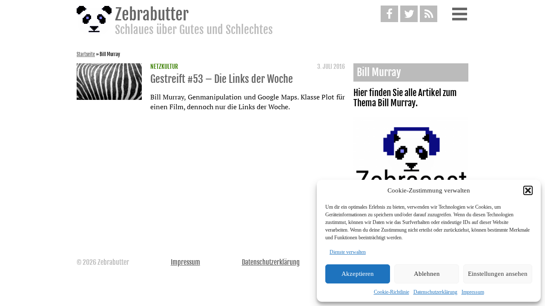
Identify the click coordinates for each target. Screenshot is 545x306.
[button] (528, 190)
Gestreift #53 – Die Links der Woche (221, 79)
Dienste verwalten (348, 252)
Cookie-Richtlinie (391, 292)
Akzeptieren (357, 273)
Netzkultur (164, 66)
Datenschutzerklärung (435, 292)
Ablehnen (427, 273)
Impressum (473, 292)
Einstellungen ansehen (498, 273)
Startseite (86, 54)
